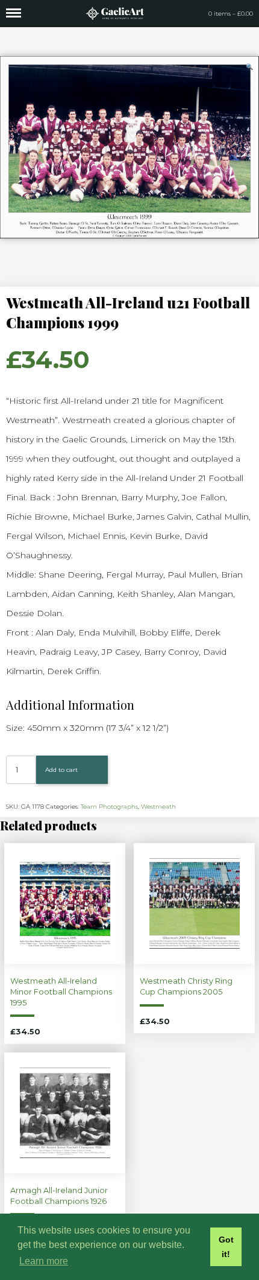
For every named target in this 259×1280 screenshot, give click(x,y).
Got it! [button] (226, 1247)
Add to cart (61, 770)
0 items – (230, 14)
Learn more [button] (43, 1261)
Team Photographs (109, 806)
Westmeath (158, 806)
